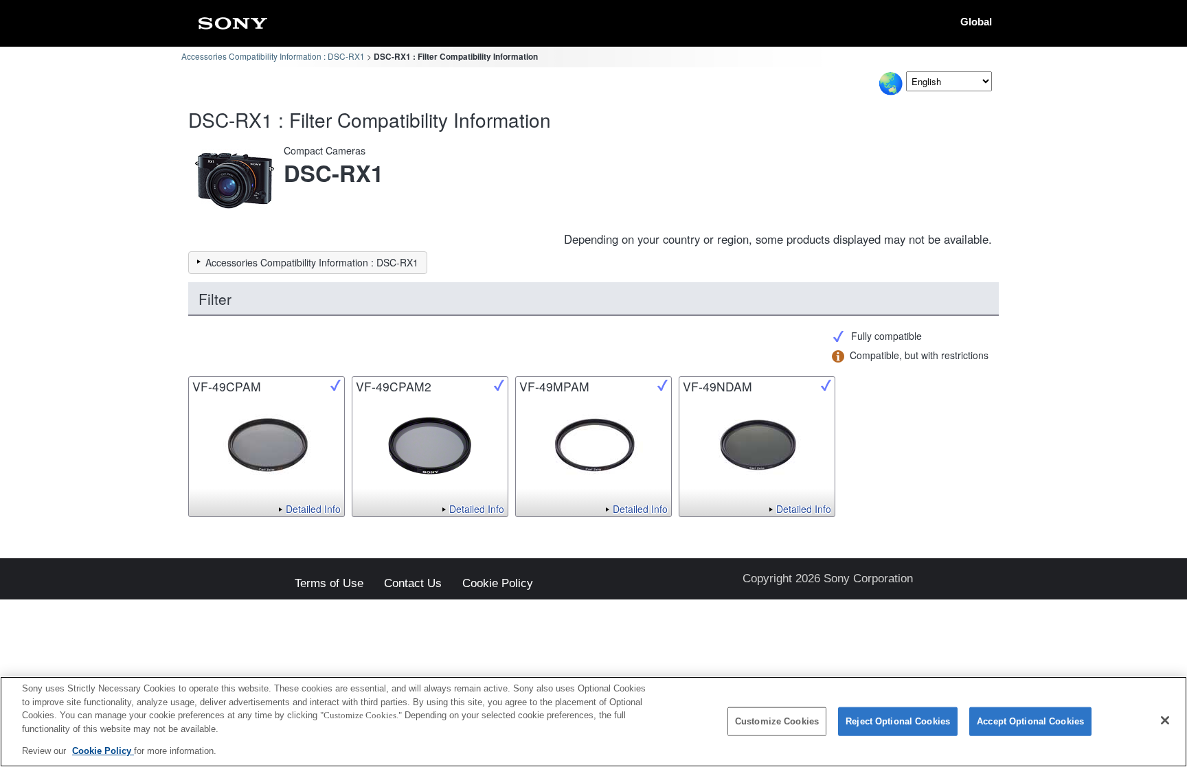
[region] (593, 721)
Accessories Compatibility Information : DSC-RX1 (273, 56)
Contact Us (413, 584)
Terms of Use (329, 584)
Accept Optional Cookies (1030, 721)
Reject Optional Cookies (898, 721)
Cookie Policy (497, 584)
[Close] (1165, 720)
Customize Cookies (777, 721)
